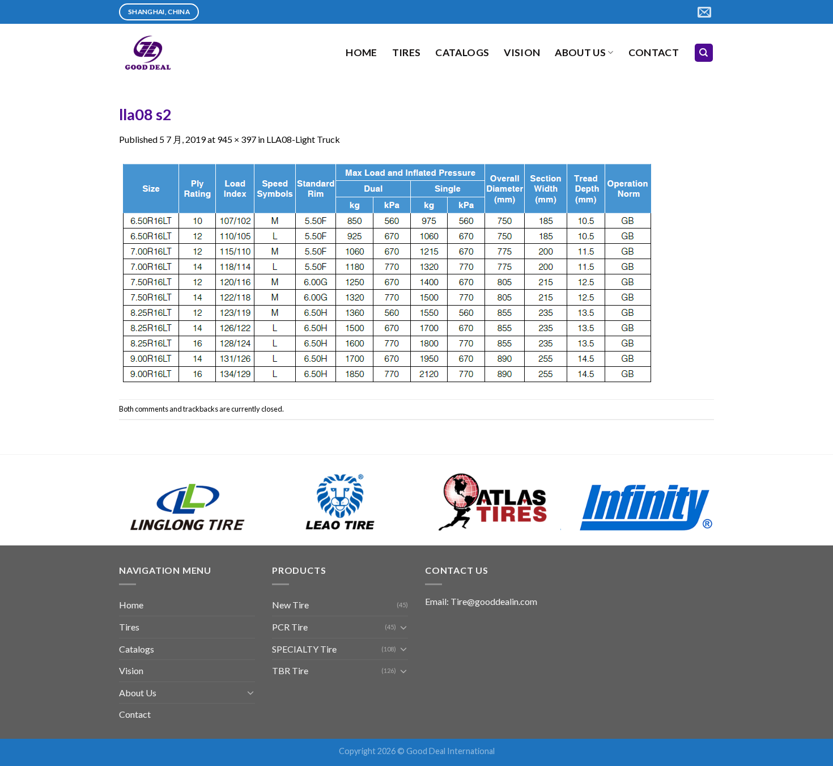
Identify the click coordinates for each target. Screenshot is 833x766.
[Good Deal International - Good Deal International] (175, 53)
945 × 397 (236, 139)
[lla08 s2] (386, 271)
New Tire (290, 604)
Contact (653, 52)
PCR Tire (290, 626)
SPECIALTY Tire (304, 649)
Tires (406, 52)
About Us (580, 52)
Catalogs (462, 52)
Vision (522, 52)
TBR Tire (290, 670)
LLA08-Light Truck (303, 139)
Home (361, 52)
